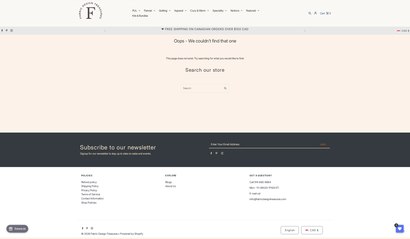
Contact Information (92, 198)
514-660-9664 (262, 182)
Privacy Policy (89, 190)
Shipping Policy (90, 186)
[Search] (310, 13)
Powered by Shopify (131, 233)
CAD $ (405, 30)
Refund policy (89, 182)
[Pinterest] (6, 31)
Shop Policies (88, 202)
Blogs (168, 182)
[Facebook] (2, 31)
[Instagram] (11, 31)
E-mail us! (255, 193)
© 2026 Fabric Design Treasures (99, 233)
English (290, 230)
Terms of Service (90, 194)
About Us (170, 186)
